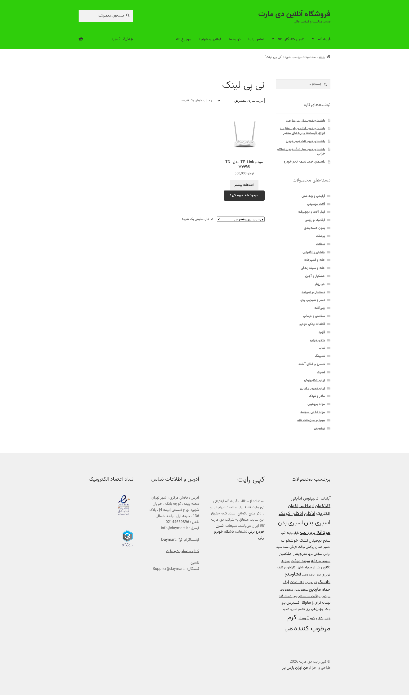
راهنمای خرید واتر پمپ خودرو (305, 120)
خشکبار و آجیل (315, 276)
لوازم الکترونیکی (314, 380)
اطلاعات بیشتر (244, 185)
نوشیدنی (319, 428)
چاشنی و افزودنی (313, 252)
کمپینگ (320, 356)
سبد (286, 547)
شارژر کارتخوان (293, 567)
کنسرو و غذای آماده (311, 364)
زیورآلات (319, 308)
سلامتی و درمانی (314, 316)
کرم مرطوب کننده (308, 623)
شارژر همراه (312, 567)
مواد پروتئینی (316, 404)
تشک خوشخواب (294, 540)
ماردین (315, 589)
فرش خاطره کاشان (311, 575)
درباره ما (235, 39)
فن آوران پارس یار (295, 668)
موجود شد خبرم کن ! (244, 195)
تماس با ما (256, 39)
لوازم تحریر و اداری (312, 388)
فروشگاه (324, 39)
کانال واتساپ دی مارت (182, 551)
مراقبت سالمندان (309, 596)
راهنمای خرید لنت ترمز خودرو (305, 141)
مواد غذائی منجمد (312, 412)
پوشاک (320, 236)
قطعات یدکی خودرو (312, 324)
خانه (322, 57)
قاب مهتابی (311, 582)
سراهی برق (315, 554)
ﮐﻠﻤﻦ (289, 629)
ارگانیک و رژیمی (315, 220)
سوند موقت (300, 561)
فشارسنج (293, 574)
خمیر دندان (322, 547)
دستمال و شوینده (313, 292)
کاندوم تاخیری (297, 609)
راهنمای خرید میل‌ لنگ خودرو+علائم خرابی (301, 152)
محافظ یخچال (301, 590)
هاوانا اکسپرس (298, 602)
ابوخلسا (306, 506)
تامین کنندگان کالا (291, 39)
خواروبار (320, 284)
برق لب (308, 532)
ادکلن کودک (291, 514)
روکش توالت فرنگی (301, 547)
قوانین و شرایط (210, 39)
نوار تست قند (288, 596)
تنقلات (320, 244)
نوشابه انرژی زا (321, 603)
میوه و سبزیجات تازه (311, 420)
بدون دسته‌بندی (314, 228)
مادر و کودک (317, 396)
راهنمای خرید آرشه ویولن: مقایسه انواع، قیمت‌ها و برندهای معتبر (302, 131)
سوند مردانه (320, 561)
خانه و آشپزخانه (314, 260)
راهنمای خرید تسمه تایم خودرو (304, 161)
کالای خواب (317, 340)
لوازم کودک (297, 582)
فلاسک (324, 582)
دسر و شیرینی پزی (312, 300)
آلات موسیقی (316, 204)
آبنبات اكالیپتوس (316, 498)
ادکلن (309, 514)
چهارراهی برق (315, 609)
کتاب (322, 348)
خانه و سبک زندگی (313, 268)
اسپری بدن (317, 523)
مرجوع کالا (183, 39)
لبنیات (321, 372)
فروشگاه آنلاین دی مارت (294, 14)
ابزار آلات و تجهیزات (311, 212)
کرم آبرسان (306, 618)
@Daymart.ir (171, 540)
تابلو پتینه (292, 533)
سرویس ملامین (293, 554)
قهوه (322, 332)
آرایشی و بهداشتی (313, 196)
